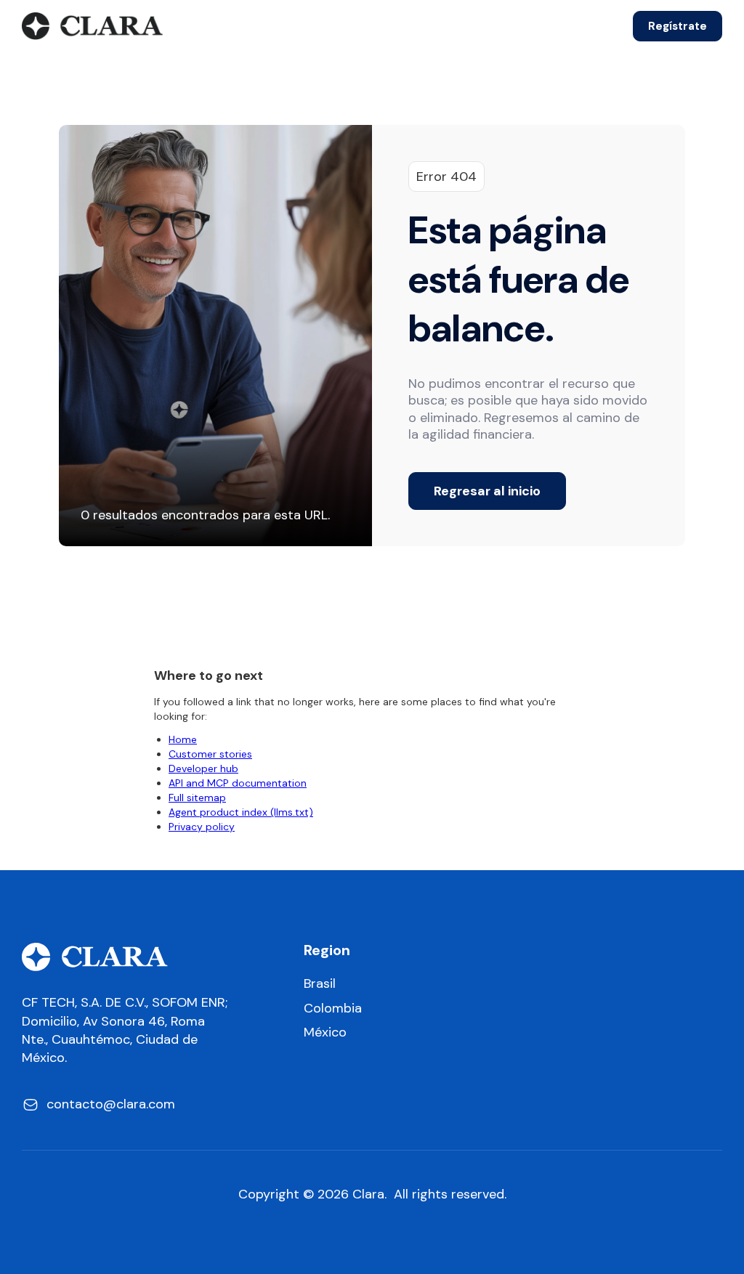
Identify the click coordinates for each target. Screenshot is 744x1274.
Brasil (320, 983)
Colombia (333, 1008)
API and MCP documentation (238, 783)
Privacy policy (202, 826)
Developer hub (203, 768)
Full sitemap (197, 797)
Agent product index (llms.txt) (241, 812)
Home (183, 739)
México (325, 1032)
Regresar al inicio (487, 491)
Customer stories (210, 753)
